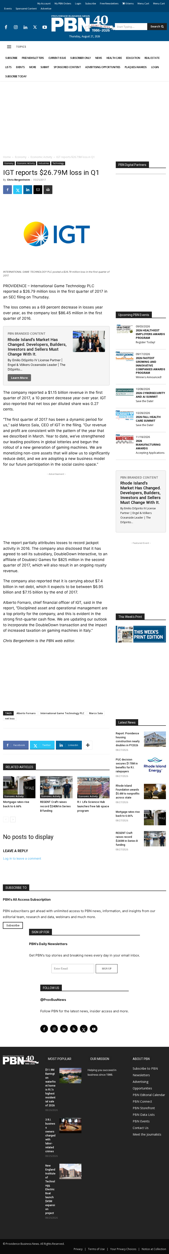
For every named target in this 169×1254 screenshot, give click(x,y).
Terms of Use (96, 1249)
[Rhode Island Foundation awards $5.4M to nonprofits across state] (155, 791)
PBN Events (141, 1121)
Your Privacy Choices (123, 1249)
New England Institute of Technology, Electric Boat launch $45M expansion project (50, 1189)
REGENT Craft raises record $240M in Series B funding (55, 806)
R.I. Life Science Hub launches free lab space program (93, 806)
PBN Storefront (144, 1108)
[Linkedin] (25, 27)
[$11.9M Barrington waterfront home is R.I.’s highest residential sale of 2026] (70, 1075)
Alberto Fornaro (26, 713)
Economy (20, 157)
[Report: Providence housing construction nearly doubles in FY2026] (155, 739)
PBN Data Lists (144, 1114)
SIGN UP (106, 968)
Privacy (78, 1249)
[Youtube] (44, 27)
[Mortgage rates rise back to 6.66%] (19, 787)
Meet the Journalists (147, 1134)
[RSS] (74, 1029)
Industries (44, 163)
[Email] (37, 189)
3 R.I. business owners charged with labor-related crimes (50, 1135)
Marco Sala (96, 713)
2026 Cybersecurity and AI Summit (150, 394)
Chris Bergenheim (18, 179)
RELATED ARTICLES (19, 767)
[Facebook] (6, 27)
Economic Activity (41, 157)
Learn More (19, 378)
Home (7, 157)
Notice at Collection (154, 1249)
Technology (58, 163)
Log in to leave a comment (22, 858)
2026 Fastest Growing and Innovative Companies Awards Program (150, 365)
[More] (87, 745)
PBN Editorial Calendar (149, 1095)
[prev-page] (6, 819)
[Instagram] (15, 27)
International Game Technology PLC (62, 713)
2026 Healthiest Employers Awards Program (150, 334)
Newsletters (141, 1075)
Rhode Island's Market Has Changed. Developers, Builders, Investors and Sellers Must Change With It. (37, 347)
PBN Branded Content (27, 333)
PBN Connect (142, 1101)
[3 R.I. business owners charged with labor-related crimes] (70, 1125)
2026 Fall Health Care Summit (148, 418)
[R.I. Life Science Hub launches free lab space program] (93, 787)
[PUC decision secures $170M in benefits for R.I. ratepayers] (155, 765)
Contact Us (141, 1128)
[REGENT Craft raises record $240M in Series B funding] (56, 787)
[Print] (48, 189)
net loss (10, 718)
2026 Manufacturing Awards (148, 444)
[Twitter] (35, 27)
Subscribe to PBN (145, 1068)
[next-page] (13, 819)
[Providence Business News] (84, 23)
